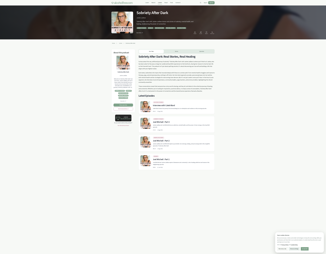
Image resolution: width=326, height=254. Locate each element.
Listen (160, 3)
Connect (178, 3)
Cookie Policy (294, 245)
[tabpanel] (177, 112)
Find (171, 3)
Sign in (205, 3)
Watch (153, 3)
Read (166, 3)
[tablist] (177, 51)
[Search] (200, 3)
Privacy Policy (284, 245)
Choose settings (294, 249)
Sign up (211, 3)
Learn (147, 3)
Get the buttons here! (123, 125)
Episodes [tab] (202, 51)
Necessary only (282, 249)
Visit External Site (122, 109)
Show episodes (123, 105)
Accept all (304, 249)
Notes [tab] (176, 51)
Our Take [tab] (151, 51)
